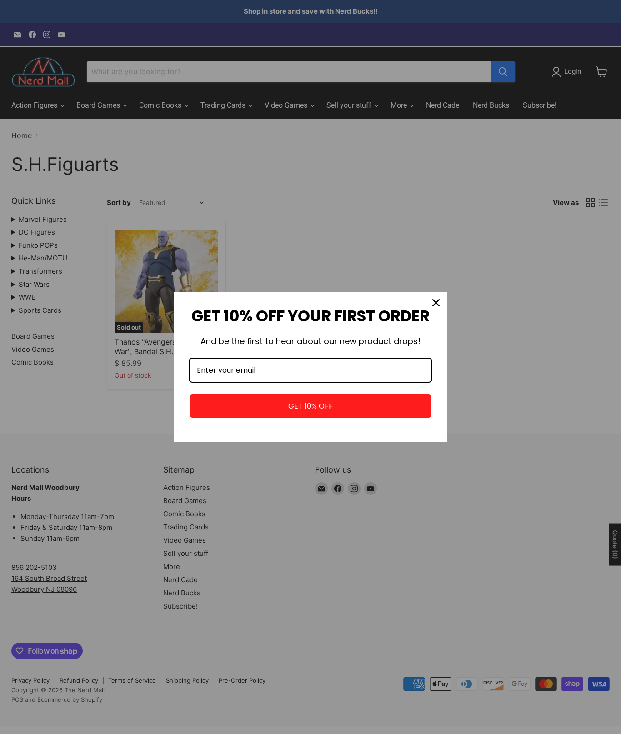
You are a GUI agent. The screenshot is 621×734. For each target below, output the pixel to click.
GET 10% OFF (310, 406)
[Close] (436, 303)
